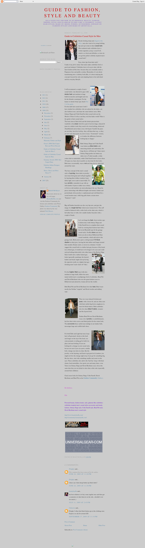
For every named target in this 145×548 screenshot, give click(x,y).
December (47, 113)
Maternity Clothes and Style (52, 140)
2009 (44, 107)
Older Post (102, 525)
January (46, 177)
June (45, 125)
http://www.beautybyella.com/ (74, 415)
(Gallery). (93, 378)
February (47, 138)
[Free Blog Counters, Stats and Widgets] (72, 546)
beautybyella (73, 491)
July (45, 122)
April (46, 132)
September (47, 119)
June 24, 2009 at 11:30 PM (80, 486)
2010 (44, 104)
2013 (44, 95)
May (45, 128)
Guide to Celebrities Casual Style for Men (83, 36)
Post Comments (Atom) (80, 530)
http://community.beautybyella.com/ (76, 417)
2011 (44, 101)
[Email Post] (91, 457)
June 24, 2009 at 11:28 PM (80, 474)
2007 (44, 180)
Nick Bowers (49, 211)
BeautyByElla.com (44, 45)
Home (85, 525)
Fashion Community (51, 206)
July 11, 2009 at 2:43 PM (79, 502)
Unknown (72, 508)
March (46, 135)
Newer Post (68, 525)
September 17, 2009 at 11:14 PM (83, 517)
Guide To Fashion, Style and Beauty (72, 12)
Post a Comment (70, 522)
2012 (44, 98)
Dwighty (71, 469)
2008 (44, 110)
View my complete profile (50, 214)
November (47, 116)
